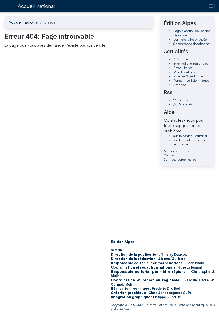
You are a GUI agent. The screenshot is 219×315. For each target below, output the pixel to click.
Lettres (183, 100)
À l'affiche (180, 59)
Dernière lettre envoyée (190, 39)
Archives (179, 84)
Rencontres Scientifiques (191, 80)
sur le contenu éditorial (190, 135)
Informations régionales (190, 63)
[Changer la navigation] (211, 6)
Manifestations (184, 72)
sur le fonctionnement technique (189, 142)
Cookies (169, 155)
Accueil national (36, 6)
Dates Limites (183, 67)
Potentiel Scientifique (188, 76)
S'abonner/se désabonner (192, 43)
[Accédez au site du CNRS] (9, 6)
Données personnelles (180, 159)
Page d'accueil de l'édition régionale (192, 33)
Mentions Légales (176, 151)
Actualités (186, 104)
